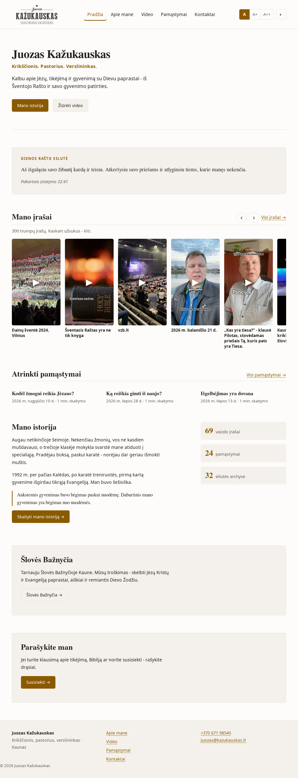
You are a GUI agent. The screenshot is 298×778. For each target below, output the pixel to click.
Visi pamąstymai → (266, 375)
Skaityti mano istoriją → (40, 516)
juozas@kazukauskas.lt (223, 740)
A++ (267, 14)
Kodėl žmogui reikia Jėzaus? (43, 393)
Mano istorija (30, 105)
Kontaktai (205, 14)
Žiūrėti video (70, 105)
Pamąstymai (174, 14)
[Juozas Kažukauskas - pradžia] (37, 14)
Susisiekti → (38, 682)
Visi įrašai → (273, 217)
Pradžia (95, 14)
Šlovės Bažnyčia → (44, 595)
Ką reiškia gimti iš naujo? (134, 393)
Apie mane (122, 14)
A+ (255, 14)
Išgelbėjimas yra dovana (227, 393)
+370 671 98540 (216, 733)
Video (147, 14)
